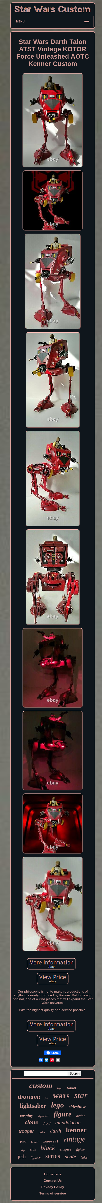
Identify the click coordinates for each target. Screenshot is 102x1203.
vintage (74, 1139)
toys (59, 1088)
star (81, 1095)
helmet (34, 1142)
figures (36, 1157)
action (80, 1116)
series (52, 1155)
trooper (26, 1131)
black (48, 1147)
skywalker (43, 1116)
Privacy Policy (52, 1187)
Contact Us (53, 1180)
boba (42, 1132)
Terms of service (52, 1193)
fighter (80, 1149)
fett (46, 1098)
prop (23, 1141)
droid (47, 1123)
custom (40, 1085)
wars (61, 1095)
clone (31, 1122)
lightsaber (33, 1105)
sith (33, 1149)
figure (62, 1114)
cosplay (26, 1115)
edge (23, 1150)
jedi (22, 1156)
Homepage (52, 1174)
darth (55, 1131)
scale (70, 1156)
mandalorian (68, 1122)
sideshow (77, 1106)
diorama (29, 1097)
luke (84, 1157)
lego (57, 1105)
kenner (76, 1130)
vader (71, 1088)
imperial (50, 1141)
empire (65, 1149)
